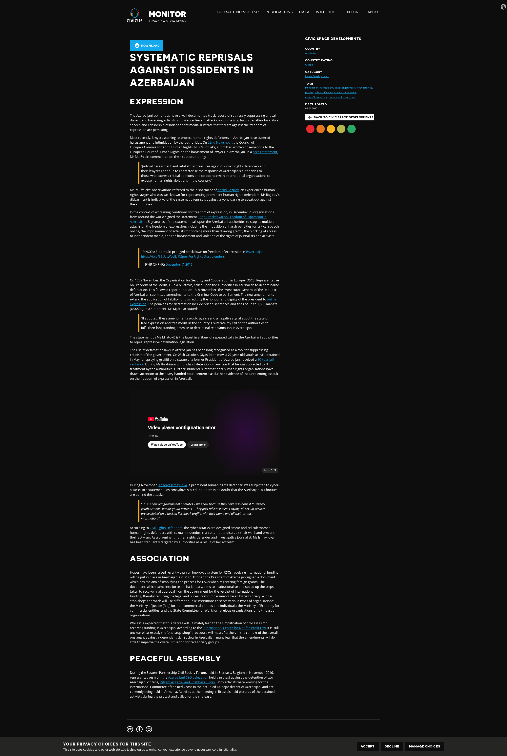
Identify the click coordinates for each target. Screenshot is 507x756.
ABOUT (373, 12)
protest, (309, 92)
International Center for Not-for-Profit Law (234, 628)
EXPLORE (352, 12)
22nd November (220, 142)
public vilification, (323, 92)
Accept (368, 746)
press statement (265, 152)
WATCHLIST (327, 12)
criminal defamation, (345, 92)
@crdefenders (214, 256)
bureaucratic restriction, (342, 97)
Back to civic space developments (343, 117)
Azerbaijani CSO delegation (188, 677)
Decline (392, 746)
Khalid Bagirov (228, 190)
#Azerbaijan (255, 252)
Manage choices (424, 746)
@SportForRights (190, 256)
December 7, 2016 (179, 264)
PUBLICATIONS (279, 12)
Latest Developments (317, 76)
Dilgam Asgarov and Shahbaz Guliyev (187, 682)
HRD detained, (365, 87)
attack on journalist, (345, 87)
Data (304, 12)
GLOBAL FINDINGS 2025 (238, 12)
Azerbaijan (311, 53)
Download (150, 45)
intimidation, (312, 87)
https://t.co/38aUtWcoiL (159, 256)
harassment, (327, 87)
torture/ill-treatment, (316, 97)
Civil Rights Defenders (166, 528)
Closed (309, 64)
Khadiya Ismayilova (172, 485)
